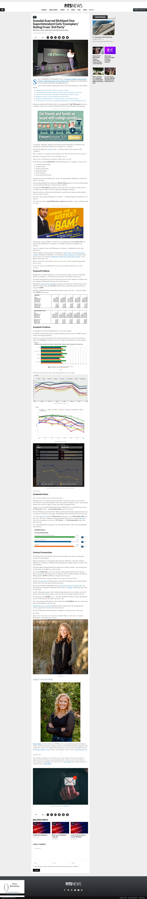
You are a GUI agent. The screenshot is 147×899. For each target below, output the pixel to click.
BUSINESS (44, 10)
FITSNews (36, 837)
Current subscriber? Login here (12, 894)
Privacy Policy (142, 897)
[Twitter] (69, 890)
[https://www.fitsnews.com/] (73, 5)
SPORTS (73, 10)
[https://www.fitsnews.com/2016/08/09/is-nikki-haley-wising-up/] (41, 827)
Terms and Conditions (132, 897)
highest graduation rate (70, 255)
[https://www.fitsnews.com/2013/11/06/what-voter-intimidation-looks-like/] (60, 827)
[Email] (79, 890)
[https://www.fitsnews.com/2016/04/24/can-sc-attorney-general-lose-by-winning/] (79, 827)
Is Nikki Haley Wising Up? (40, 835)
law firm (39, 574)
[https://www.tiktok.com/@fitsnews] (82, 890)
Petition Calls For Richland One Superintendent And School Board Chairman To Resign (57, 94)
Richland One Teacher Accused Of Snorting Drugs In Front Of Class (52, 96)
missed (47, 592)
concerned (43, 581)
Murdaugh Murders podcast (42, 749)
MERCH (85, 10)
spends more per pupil (47, 284)
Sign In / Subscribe (140, 9)
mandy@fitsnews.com (81, 749)
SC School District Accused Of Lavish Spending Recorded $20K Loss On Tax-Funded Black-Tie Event (61, 100)
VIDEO (79, 10)
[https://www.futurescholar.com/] (60, 141)
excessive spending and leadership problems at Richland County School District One (62, 80)
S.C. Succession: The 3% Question (102, 37)
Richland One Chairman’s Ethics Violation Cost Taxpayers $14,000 (52, 90)
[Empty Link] (113, 17)
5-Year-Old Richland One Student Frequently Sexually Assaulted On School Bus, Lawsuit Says (59, 92)
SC (68, 10)
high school (43, 516)
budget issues (67, 253)
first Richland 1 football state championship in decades (65, 256)
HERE (48, 762)
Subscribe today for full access (12, 892)
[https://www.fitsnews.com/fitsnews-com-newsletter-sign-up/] (60, 786)
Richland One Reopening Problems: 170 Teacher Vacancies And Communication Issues (57, 98)
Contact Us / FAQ (123, 897)
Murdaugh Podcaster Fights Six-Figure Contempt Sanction (110, 59)
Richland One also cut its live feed (42, 606)
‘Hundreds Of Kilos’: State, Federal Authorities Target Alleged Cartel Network (97, 59)
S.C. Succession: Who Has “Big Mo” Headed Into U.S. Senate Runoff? (110, 79)
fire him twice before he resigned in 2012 (70, 585)
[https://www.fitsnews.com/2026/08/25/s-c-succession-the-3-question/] (104, 28)
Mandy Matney (37, 33)
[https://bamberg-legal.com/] (60, 238)
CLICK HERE (67, 762)
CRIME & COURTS (53, 10)
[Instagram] (72, 890)
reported (50, 149)
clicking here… (67, 806)
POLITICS (62, 10)
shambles (70, 587)
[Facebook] (66, 890)
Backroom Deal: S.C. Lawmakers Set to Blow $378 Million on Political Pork (98, 80)
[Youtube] (76, 890)
